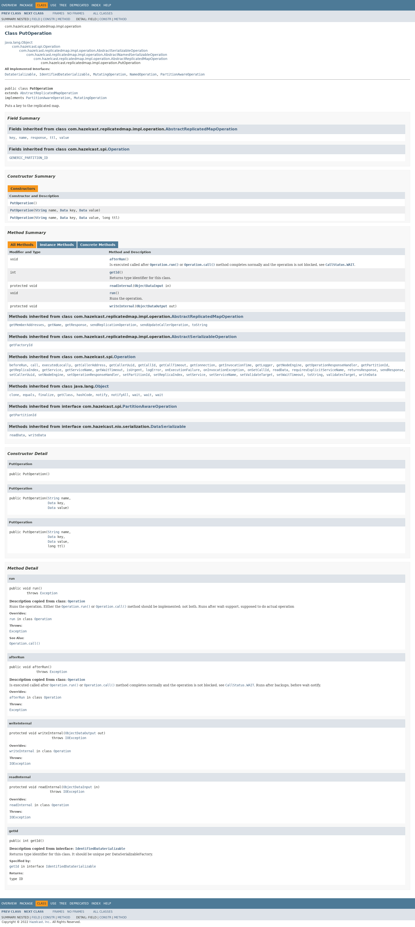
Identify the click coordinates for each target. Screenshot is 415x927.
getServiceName (78, 370)
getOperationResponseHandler (331, 365)
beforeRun (18, 365)
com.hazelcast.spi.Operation (36, 46)
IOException (75, 738)
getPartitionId (374, 365)
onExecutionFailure (182, 370)
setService (195, 375)
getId (114, 272)
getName (54, 325)
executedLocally (56, 365)
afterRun (117, 259)
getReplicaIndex (23, 370)
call (34, 365)
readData (280, 370)
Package (26, 5)
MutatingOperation (109, 74)
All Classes (103, 13)
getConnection (202, 365)
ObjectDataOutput (151, 306)
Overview (9, 5)
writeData (367, 375)
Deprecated (79, 5)
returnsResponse (362, 370)
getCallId (146, 365)
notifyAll (119, 395)
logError (153, 370)
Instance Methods (57, 245)
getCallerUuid (121, 365)
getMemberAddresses (26, 325)
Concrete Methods (97, 245)
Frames (58, 13)
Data (64, 210)
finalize (46, 395)
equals (28, 395)
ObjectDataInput (148, 286)
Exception (48, 593)
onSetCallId (258, 370)
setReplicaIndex (167, 375)
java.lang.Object (18, 42)
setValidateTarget (256, 375)
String (41, 210)
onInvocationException (223, 370)
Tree (63, 5)
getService (51, 370)
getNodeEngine (288, 365)
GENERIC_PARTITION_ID (28, 158)
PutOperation (21, 203)
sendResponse (391, 370)
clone (14, 395)
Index (96, 5)
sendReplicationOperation (113, 325)
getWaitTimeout (109, 370)
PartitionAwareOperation (182, 74)
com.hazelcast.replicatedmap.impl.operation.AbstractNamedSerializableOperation (96, 55)
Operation (118, 149)
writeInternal (122, 306)
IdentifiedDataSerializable (64, 74)
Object (102, 386)
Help (107, 5)
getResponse (75, 325)
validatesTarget (340, 375)
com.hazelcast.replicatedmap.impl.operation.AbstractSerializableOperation (83, 50)
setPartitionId (136, 375)
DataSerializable (20, 74)
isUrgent (134, 370)
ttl (52, 138)
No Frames (75, 13)
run (112, 293)
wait (136, 395)
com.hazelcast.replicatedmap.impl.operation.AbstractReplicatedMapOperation (100, 59)
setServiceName (222, 375)
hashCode (84, 395)
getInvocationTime (235, 365)
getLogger (264, 365)
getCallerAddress (90, 365)
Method (64, 19)
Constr (49, 19)
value (64, 138)
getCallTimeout (172, 365)
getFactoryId (20, 345)
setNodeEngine (50, 375)
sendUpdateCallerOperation (164, 325)
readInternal (121, 286)
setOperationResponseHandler (93, 375)
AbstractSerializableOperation (204, 336)
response (38, 138)
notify (101, 395)
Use (53, 5)
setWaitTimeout (289, 375)
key (12, 138)
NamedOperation (143, 74)
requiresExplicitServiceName (318, 370)
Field (36, 19)
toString (199, 325)
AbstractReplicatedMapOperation (49, 93)
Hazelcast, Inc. (39, 922)
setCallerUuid (21, 375)
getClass (65, 395)
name (23, 138)
